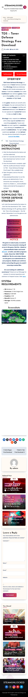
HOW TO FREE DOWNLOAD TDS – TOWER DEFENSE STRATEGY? (13, 62)
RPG (13, 497)
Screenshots (9, 68)
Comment (6, 541)
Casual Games (9, 483)
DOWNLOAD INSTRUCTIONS (11, 59)
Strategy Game (6, 27)
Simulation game (9, 499)
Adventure (17, 483)
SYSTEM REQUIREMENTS (10, 67)
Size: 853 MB (14, 235)
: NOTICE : (8, 65)
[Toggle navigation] (2, 7)
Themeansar (13, 695)
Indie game (5, 29)
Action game (15, 27)
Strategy (7, 497)
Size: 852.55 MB (14, 222)
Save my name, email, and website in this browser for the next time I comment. (13, 589)
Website (5, 577)
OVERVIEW (6, 57)
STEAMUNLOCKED (13, 6)
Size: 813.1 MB (14, 229)
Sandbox (19, 649)
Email (5, 570)
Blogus (22, 692)
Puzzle (14, 485)
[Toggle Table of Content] (23, 55)
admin (7, 49)
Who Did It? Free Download (13, 488)
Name (5, 563)
